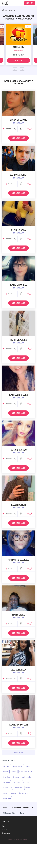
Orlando (6, 772)
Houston (13, 793)
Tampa (14, 772)
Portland (26, 782)
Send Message (18, 138)
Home (4, 826)
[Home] (7, 3)
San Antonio (23, 793)
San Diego (6, 766)
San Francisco (18, 766)
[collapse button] (18, 752)
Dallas (5, 793)
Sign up (29, 3)
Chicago (16, 777)
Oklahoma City (9, 813)
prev (14, 69)
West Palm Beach (25, 772)
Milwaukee (7, 798)
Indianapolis (26, 777)
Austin (27, 788)
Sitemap (5, 829)
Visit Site (18, 60)
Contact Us (6, 833)
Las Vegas (6, 782)
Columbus (6, 777)
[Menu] (18, 3)
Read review (18, 55)
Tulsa (22, 813)
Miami (28, 766)
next (22, 69)
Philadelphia (7, 788)
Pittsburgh (18, 788)
